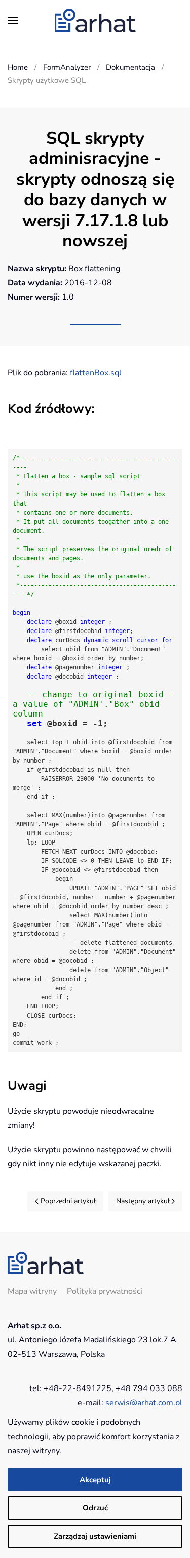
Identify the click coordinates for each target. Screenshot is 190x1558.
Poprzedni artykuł (68, 1201)
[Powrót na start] (95, 20)
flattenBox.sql (96, 372)
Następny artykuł (143, 1201)
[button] (13, 20)
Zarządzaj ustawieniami (95, 1536)
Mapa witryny (32, 1291)
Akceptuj (95, 1480)
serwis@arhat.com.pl (143, 1402)
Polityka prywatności (104, 1291)
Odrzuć (95, 1508)
